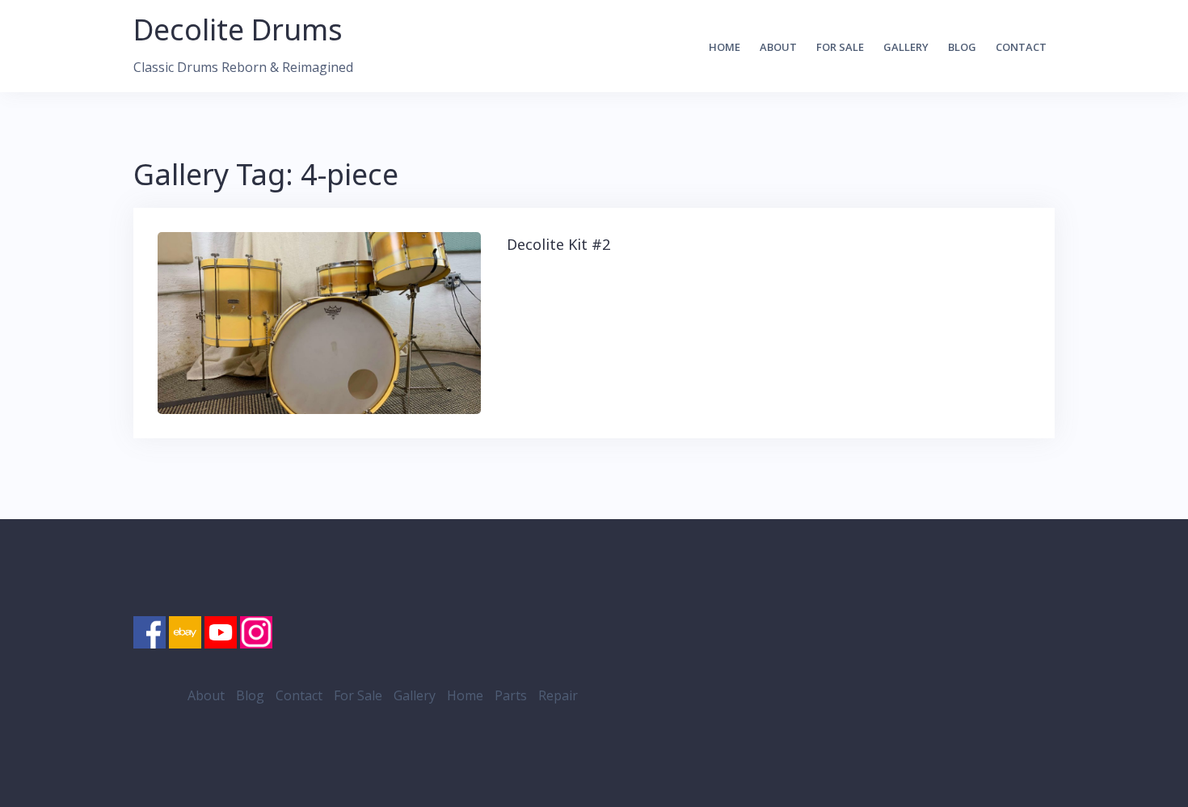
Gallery (906, 47)
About (778, 47)
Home (724, 47)
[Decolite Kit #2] (319, 321)
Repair (558, 695)
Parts (511, 695)
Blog (962, 47)
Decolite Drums (238, 29)
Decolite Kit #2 (558, 244)
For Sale (840, 47)
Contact (1021, 47)
